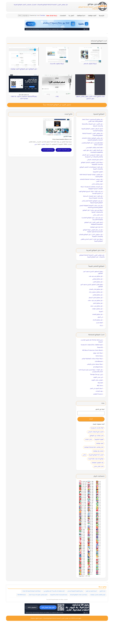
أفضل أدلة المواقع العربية (96, 455)
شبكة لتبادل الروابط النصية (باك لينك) (32, 591)
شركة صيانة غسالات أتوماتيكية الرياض (92, 358)
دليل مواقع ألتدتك (98, 320)
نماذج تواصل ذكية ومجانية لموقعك (93, 447)
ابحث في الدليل (99, 409)
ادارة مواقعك (81, 15)
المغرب (43, 144)
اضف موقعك (99, 443)
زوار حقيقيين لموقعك (97, 462)
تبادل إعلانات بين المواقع (96, 435)
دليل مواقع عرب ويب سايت (95, 300)
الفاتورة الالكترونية (98, 172)
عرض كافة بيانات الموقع (63, 150)
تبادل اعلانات (88, 439)
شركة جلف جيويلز (98, 353)
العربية (101, 311)
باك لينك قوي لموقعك (96, 227)
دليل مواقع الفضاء (97, 314)
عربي (35, 144)
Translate (42, 15)
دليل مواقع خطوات (97, 309)
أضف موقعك (92, 15)
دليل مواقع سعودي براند (96, 292)
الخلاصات (63, 15)
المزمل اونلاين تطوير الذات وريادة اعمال (38, 594)
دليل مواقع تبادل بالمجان (96, 289)
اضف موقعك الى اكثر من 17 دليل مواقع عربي (54, 591)
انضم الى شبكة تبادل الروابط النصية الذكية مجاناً (57, 599)
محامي (84, 455)
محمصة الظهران (98, 394)
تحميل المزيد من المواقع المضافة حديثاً (57, 105)
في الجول (100, 317)
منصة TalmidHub (21, 594)
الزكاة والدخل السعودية (97, 428)
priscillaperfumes (98, 367)
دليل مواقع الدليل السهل (96, 297)
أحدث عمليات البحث (98, 424)
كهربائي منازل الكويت (97, 380)
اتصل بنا (71, 15)
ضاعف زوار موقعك (98, 451)
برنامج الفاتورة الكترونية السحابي (75, 591)
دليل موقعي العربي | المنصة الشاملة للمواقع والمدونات (57, 618)
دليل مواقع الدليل (98, 303)
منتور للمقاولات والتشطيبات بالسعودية (92, 344)
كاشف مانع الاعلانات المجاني (95, 159)
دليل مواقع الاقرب (98, 282)
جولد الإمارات (99, 391)
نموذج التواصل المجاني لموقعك (97, 594)
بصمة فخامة (99, 356)
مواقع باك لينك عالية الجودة (95, 459)
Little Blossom (99, 361)
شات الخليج (102, 591)
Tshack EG (100, 347)
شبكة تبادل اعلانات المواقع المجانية (78, 594)
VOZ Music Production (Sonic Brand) (92, 350)
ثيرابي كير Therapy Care (96, 374)
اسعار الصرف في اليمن (96, 388)
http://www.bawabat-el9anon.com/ (62, 139)
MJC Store (100, 385)
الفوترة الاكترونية (99, 439)
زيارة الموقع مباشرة (48, 150)
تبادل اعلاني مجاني (98, 215)
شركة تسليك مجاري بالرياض (95, 364)
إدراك (101, 325)
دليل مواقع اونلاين (98, 295)
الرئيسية (101, 15)
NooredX (100, 383)
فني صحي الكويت (98, 377)
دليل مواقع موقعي (97, 279)
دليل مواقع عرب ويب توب (96, 276)
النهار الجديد (99, 322)
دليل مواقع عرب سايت (96, 306)
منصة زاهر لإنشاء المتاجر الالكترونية (58, 594)
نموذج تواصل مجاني (97, 184)
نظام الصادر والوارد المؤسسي (94, 147)
